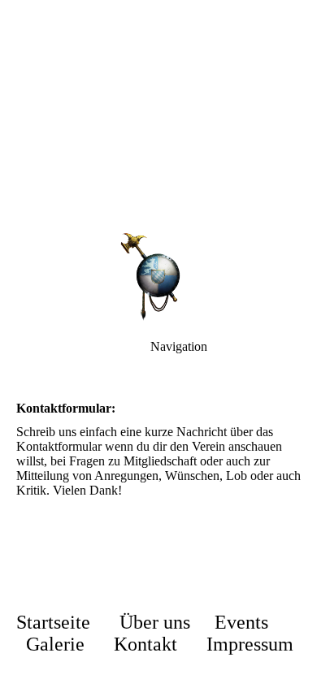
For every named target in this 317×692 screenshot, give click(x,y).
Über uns (154, 622)
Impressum (249, 644)
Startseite (53, 622)
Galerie (55, 644)
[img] (158, 113)
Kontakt (145, 644)
